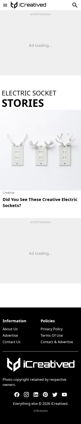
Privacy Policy (52, 329)
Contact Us (12, 342)
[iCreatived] (40, 364)
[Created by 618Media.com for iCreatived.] (41, 411)
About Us (10, 329)
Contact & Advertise (57, 342)
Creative (8, 192)
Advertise (10, 335)
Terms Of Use (52, 335)
